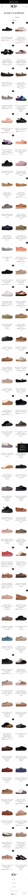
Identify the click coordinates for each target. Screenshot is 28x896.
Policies (14, 887)
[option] (14, 2)
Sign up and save (14, 890)
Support (14, 883)
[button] (23, 448)
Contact (14, 879)
